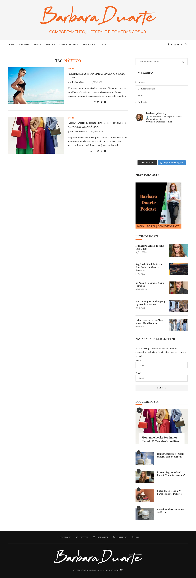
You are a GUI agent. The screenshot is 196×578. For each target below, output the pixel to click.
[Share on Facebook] (95, 101)
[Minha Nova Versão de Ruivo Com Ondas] (178, 250)
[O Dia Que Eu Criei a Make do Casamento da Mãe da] (161, 153)
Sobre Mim (24, 44)
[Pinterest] (178, 44)
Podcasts (88, 44)
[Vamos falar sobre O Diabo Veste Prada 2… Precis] (144, 142)
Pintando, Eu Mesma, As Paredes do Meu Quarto (169, 492)
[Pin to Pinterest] (101, 101)
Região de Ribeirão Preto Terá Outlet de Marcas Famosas (149, 267)
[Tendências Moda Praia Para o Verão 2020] (36, 85)
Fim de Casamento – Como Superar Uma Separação (170, 455)
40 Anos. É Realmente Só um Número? (150, 284)
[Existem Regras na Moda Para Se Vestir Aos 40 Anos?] (145, 477)
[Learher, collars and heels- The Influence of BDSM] (161, 142)
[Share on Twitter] (98, 101)
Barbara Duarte (79, 82)
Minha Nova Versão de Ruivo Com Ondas (150, 247)
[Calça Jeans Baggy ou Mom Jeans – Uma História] (178, 325)
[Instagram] (175, 44)
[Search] (186, 44)
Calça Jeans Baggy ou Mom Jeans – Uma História (149, 322)
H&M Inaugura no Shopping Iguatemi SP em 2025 (150, 303)
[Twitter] (172, 44)
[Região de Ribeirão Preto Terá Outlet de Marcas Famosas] (178, 269)
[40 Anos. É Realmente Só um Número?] (178, 287)
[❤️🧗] (179, 131)
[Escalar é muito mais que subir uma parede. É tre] (179, 153)
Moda (36, 44)
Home (11, 44)
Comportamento (67, 44)
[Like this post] (91, 101)
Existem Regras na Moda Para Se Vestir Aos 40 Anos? (171, 474)
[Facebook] (168, 44)
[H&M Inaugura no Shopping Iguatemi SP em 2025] (178, 306)
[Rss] (182, 44)
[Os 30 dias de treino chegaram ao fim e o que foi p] (144, 131)
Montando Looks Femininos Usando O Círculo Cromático (98, 124)
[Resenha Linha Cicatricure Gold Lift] (145, 514)
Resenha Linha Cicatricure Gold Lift (170, 511)
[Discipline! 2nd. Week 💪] (161, 131)
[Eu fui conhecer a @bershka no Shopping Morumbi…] (179, 142)
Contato (104, 44)
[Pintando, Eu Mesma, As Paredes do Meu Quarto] (145, 495)
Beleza (49, 44)
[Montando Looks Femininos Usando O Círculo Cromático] (36, 135)
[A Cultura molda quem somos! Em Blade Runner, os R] (144, 153)
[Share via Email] (105, 101)
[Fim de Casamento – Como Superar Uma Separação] (145, 458)
